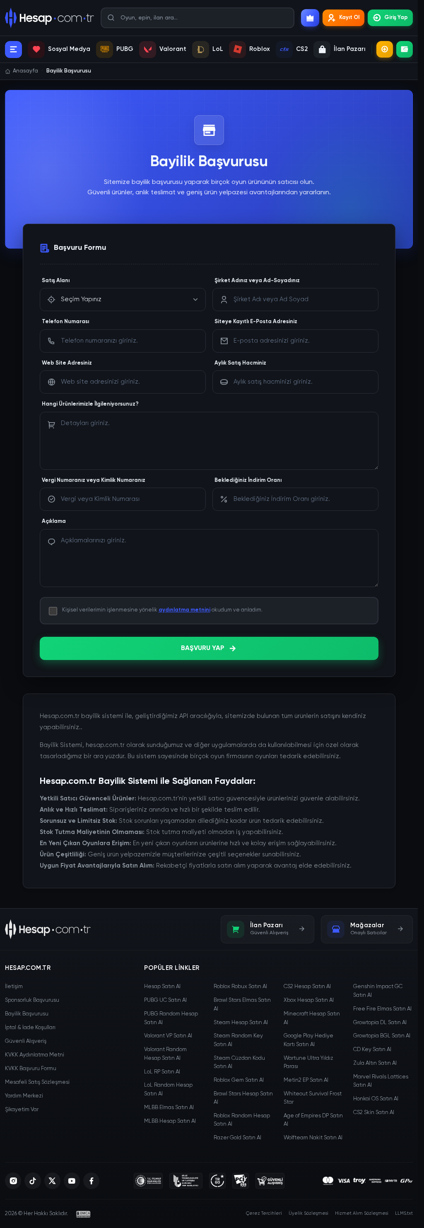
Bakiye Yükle (404, 49)
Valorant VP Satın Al (168, 1036)
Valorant (172, 49)
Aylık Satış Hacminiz (240, 363)
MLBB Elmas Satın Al (169, 1107)
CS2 (302, 49)
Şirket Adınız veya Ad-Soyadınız (257, 280)
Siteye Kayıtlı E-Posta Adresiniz (255, 321)
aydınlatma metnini (184, 610)
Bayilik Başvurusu (26, 1014)
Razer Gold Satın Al (237, 1138)
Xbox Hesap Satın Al (309, 1000)
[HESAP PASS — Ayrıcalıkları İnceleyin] (310, 18)
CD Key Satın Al (372, 1049)
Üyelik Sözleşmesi (308, 1213)
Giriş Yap (396, 17)
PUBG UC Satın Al (165, 1000)
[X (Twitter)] (52, 1180)
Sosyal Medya (69, 49)
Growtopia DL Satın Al (380, 1022)
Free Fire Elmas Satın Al (382, 1009)
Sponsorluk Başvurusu (32, 1000)
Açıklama (54, 521)
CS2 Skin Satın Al (373, 1112)
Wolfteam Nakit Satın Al (313, 1138)
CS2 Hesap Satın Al (307, 986)
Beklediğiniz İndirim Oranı (248, 480)
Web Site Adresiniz (67, 363)
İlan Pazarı (350, 49)
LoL (217, 49)
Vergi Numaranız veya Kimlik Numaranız (93, 480)
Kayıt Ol (349, 17)
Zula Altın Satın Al (375, 1063)
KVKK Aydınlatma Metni (34, 1055)
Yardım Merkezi (24, 1096)
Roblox (259, 49)
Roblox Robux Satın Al (240, 986)
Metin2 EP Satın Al (306, 1080)
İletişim (14, 986)
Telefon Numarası (65, 321)
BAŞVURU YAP (202, 648)
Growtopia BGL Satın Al (381, 1036)
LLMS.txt (404, 1213)
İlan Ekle (384, 49)
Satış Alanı (56, 280)
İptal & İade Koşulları (30, 1027)
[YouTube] (72, 1180)
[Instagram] (13, 1180)
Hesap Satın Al (162, 986)
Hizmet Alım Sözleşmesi (361, 1213)
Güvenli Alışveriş (25, 1041)
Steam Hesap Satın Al (241, 1022)
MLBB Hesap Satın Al (170, 1121)
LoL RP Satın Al (162, 1072)
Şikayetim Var (22, 1109)
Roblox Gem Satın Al (239, 1080)
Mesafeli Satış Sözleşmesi (37, 1082)
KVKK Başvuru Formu (30, 1068)
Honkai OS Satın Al (375, 1099)
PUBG (124, 49)
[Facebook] (91, 1180)
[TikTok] (32, 1180)
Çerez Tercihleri (264, 1213)
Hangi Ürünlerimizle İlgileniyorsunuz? (90, 404)
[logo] (48, 929)
